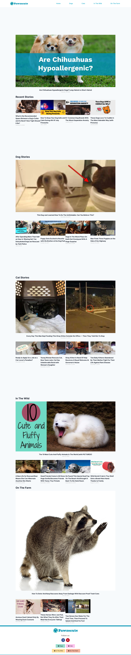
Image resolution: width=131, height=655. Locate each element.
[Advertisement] (65, 20)
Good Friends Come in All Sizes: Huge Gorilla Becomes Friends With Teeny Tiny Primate (53, 478)
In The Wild (98, 3)
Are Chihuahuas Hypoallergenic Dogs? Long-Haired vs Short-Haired (65, 90)
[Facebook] (63, 640)
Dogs (71, 3)
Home (58, 3)
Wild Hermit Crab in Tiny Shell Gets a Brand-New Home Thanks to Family (102, 478)
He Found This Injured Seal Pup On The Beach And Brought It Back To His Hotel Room (77, 478)
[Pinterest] (68, 640)
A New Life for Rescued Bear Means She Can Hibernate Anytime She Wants (27, 478)
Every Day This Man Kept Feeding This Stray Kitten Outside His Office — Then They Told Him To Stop (65, 336)
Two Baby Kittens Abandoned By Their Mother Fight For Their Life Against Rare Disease (102, 360)
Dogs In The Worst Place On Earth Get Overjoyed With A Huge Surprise (76, 239)
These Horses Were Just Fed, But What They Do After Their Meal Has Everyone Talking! (52, 617)
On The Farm (115, 3)
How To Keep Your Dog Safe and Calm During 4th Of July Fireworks (53, 120)
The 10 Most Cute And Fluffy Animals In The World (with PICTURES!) (65, 454)
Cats (83, 3)
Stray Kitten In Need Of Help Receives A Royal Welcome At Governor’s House (77, 360)
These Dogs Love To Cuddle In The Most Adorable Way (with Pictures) (102, 120)
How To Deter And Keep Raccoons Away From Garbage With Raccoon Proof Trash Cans (65, 594)
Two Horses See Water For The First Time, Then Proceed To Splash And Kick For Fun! (77, 618)
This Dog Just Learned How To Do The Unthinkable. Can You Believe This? (65, 215)
